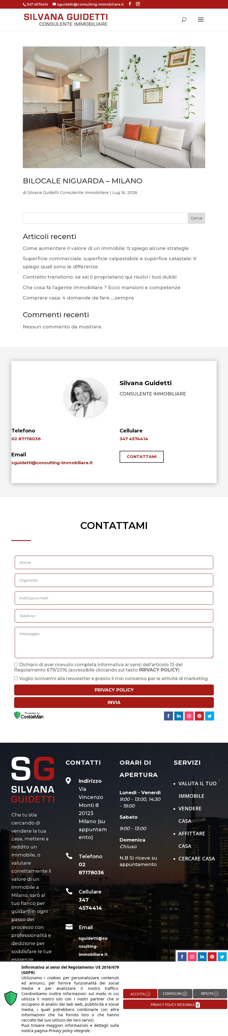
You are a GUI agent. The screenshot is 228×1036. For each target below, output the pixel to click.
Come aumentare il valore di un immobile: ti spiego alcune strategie (106, 248)
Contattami (142, 456)
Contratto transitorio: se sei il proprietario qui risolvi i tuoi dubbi (100, 277)
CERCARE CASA (197, 858)
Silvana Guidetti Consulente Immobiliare (68, 192)
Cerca (196, 218)
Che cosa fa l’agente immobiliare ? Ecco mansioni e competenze (101, 287)
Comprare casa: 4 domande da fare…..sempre (78, 298)
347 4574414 (134, 438)
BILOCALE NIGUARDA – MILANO (82, 180)
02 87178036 (26, 438)
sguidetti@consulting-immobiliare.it (52, 462)
